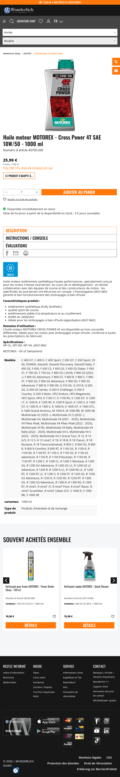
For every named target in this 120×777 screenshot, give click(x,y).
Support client (100, 686)
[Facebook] (96, 721)
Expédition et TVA (72, 677)
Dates (36, 672)
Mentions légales (90, 757)
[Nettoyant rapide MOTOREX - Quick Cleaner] (89, 566)
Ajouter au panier (79, 192)
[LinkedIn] (106, 731)
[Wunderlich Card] (17, 726)
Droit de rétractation (98, 763)
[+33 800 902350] (116, 62)
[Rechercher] (12, 21)
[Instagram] (106, 721)
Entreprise (38, 682)
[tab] (60, 230)
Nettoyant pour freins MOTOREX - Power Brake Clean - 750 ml (30, 588)
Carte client (39, 677)
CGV (109, 757)
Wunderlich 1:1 (101, 681)
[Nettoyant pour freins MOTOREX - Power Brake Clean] (31, 566)
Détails (31, 625)
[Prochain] (114, 580)
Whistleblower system (104, 700)
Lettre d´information (13, 672)
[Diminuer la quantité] (6, 192)
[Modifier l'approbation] (16, 770)
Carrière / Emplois (42, 687)
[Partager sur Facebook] (7, 253)
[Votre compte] (48, 21)
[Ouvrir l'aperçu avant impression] (25, 253)
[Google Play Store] (46, 731)
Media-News (9, 682)
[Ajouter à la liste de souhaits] (54, 616)
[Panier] (117, 21)
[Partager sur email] (15, 253)
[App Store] (46, 721)
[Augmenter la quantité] (37, 192)
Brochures (8, 677)
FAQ (65, 687)
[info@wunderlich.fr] (116, 71)
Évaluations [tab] (16, 246)
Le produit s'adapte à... (19, 176)
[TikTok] (96, 740)
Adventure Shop (26, 21)
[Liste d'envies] (41, 21)
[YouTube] (96, 731)
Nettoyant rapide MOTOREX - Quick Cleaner (86, 586)
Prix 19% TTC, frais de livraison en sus (28, 168)
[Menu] (4, 21)
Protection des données (63, 763)
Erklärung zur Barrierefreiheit (97, 769)
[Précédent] (6, 580)
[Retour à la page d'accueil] (18, 10)
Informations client (73, 672)
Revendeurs (69, 682)
